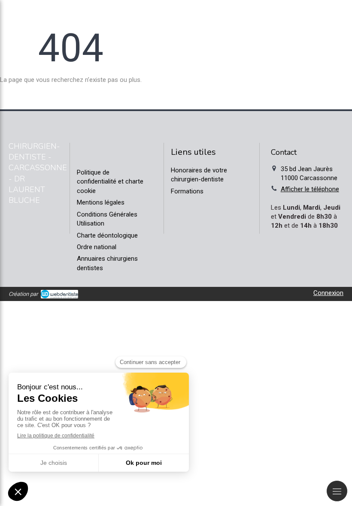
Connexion (328, 293)
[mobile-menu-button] (337, 491)
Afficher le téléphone (310, 189)
